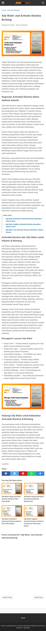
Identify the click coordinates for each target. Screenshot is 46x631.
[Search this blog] (43, 3)
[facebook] (6, 473)
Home (23, 618)
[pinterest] (23, 473)
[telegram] (40, 473)
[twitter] (14, 473)
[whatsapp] (31, 473)
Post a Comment (21, 25)
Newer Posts (7, 597)
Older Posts (39, 597)
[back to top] (41, 626)
